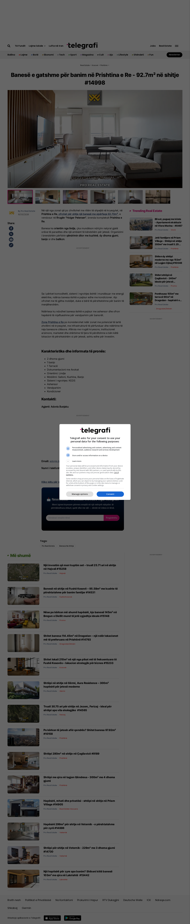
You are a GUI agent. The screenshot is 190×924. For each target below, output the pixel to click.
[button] (95, 461)
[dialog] (95, 462)
